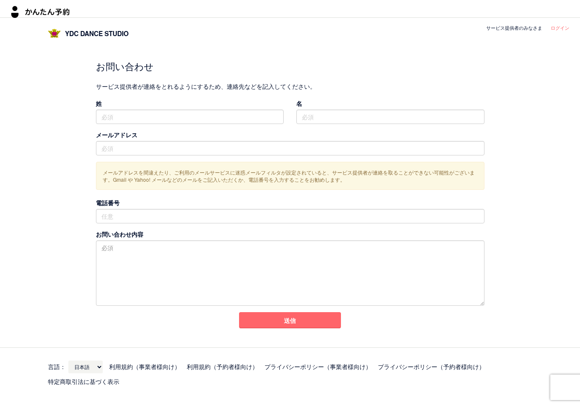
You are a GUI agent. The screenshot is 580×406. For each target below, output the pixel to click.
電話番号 (108, 202)
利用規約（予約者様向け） (222, 366)
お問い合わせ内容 (120, 234)
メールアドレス (117, 134)
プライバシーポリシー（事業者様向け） (318, 366)
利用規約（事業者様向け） (144, 366)
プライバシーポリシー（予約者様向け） (431, 366)
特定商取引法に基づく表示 (83, 381)
